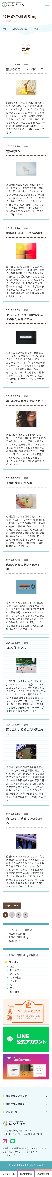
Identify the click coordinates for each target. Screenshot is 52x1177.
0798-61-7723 (13, 1134)
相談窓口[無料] (21, 1148)
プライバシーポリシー (13, 1151)
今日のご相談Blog (20, 29)
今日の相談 (16, 977)
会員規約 (30, 1151)
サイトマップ (9, 1155)
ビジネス (14, 970)
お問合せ (7, 1148)
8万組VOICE (15, 940)
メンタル (14, 973)
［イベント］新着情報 (20, 929)
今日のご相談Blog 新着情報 (23, 955)
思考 (12, 984)
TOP (5, 29)
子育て (13, 980)
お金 (12, 966)
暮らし (13, 988)
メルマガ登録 (37, 1148)
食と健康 (14, 991)
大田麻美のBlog (17, 933)
